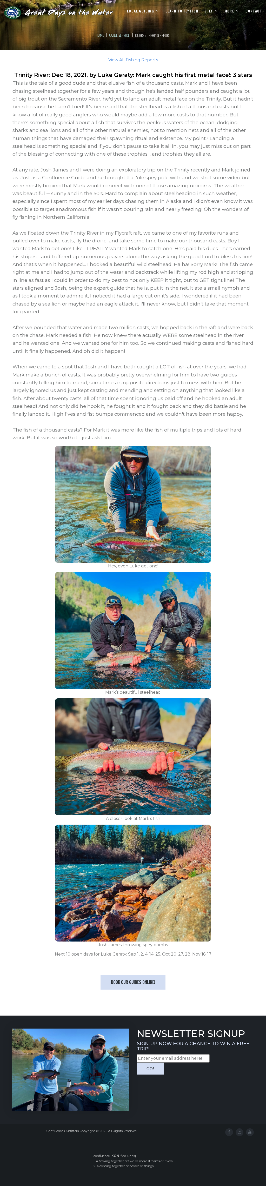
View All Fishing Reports (133, 59)
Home (100, 35)
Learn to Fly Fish (181, 11)
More (229, 11)
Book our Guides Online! (133, 982)
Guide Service (119, 35)
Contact (253, 11)
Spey (208, 11)
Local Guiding (140, 11)
